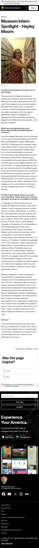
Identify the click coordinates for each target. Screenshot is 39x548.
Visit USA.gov (7, 543)
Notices (3, 514)
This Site (19, 402)
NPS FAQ (4, 520)
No (8, 377)
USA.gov (4, 533)
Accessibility (5, 505)
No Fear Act (5, 523)
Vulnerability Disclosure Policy (11, 530)
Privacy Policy (6, 508)
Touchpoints (15, 386)
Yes (8, 371)
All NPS (19, 407)
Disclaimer (4, 527)
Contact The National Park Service (13, 517)
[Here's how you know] (19, 2)
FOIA (2, 511)
